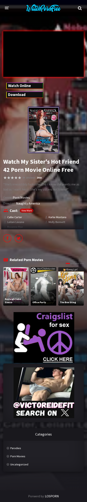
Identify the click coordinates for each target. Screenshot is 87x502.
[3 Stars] (12, 178)
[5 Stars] (19, 178)
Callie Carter (14, 217)
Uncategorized (19, 464)
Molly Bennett (57, 222)
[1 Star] (5, 178)
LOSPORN (52, 496)
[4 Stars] (16, 178)
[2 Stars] (9, 178)
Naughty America (28, 203)
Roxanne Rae (15, 227)
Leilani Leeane (15, 222)
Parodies (15, 448)
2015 (39, 177)
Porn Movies (21, 197)
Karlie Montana (57, 217)
